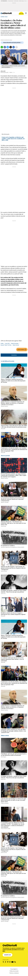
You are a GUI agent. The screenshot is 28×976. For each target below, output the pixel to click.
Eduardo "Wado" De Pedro (6, 345)
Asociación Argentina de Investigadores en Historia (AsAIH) (12, 547)
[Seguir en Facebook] (5, 962)
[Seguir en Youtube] (12, 962)
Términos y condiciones (14, 973)
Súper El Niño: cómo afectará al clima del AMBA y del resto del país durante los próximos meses (14, 426)
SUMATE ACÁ (7, 955)
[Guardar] (16, 47)
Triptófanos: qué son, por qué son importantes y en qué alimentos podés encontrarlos (14, 754)
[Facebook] (5, 47)
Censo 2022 (7, 343)
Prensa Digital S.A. (14, 969)
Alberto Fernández (14, 343)
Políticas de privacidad (14, 971)
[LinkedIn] (13, 47)
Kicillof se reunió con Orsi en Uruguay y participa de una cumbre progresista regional (13, 613)
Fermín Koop (3, 526)
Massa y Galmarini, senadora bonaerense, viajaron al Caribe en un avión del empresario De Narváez (13, 380)
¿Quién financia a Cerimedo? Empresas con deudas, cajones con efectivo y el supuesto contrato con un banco (12, 403)
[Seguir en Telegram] (7, 962)
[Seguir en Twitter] (3, 962)
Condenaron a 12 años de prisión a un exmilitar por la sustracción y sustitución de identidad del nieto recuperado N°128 (14, 449)
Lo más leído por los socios (7, 361)
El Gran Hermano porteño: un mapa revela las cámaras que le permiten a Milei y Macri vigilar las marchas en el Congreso (13, 475)
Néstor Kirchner (16, 345)
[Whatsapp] (2, 47)
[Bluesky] (8, 47)
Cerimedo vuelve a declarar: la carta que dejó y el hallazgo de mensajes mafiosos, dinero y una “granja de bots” (13, 731)
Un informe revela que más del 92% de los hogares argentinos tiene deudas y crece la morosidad (12, 659)
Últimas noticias (5, 735)
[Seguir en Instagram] (10, 962)
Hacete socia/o (21, 13)
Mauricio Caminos (4, 406)
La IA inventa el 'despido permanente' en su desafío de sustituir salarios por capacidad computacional (12, 499)
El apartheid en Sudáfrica (8, 545)
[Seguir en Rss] (15, 962)
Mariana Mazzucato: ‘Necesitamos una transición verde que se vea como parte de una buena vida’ (13, 523)
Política (2, 343)
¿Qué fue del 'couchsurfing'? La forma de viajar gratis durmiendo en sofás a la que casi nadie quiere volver (13, 800)
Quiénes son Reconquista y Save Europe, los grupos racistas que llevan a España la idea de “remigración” (13, 568)
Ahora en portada (5, 455)
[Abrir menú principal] (26, 13)
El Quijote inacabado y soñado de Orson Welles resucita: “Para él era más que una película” (13, 591)
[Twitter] (10, 47)
